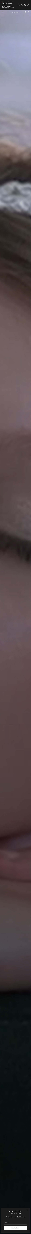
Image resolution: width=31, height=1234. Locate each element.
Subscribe (15, 1228)
